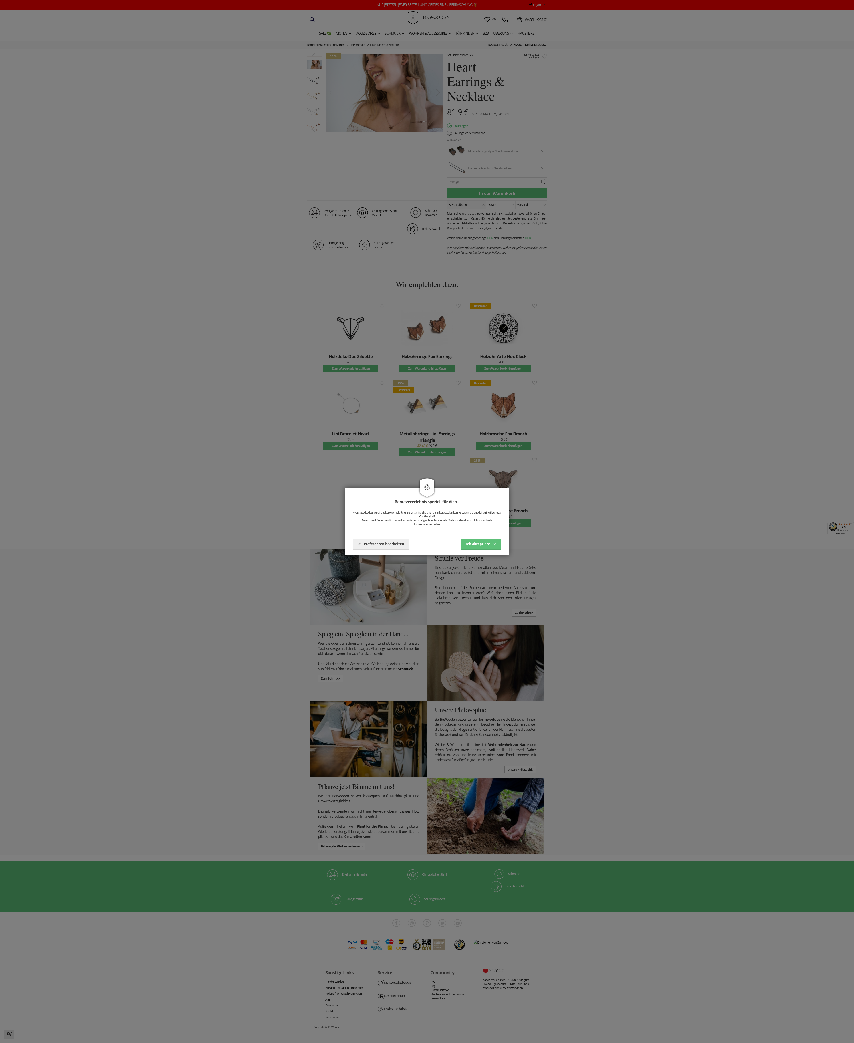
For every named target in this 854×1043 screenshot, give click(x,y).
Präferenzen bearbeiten (384, 543)
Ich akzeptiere (478, 543)
